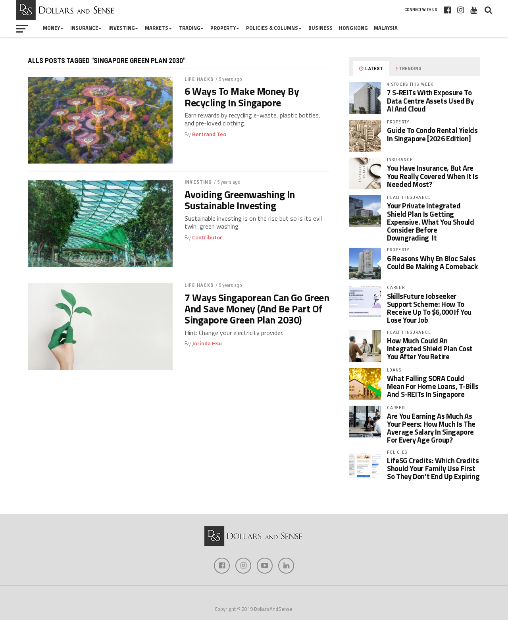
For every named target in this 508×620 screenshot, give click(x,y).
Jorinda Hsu (207, 343)
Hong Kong (353, 28)
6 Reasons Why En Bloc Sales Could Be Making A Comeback (432, 262)
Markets (156, 28)
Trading (189, 28)
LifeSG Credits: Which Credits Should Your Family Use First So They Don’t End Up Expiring (433, 468)
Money (51, 28)
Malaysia (386, 28)
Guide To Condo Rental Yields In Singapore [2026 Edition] (432, 134)
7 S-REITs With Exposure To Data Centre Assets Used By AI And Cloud (430, 100)
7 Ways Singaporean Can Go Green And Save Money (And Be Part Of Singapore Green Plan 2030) (257, 308)
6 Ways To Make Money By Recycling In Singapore (242, 97)
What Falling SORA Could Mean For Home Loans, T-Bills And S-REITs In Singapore (433, 386)
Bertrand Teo (209, 134)
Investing (121, 28)
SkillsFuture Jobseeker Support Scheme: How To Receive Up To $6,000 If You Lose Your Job (429, 308)
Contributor (207, 237)
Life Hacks (199, 79)
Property (223, 28)
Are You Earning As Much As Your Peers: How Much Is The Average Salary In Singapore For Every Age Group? (431, 428)
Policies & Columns (272, 28)
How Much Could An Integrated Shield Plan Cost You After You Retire (430, 348)
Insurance (84, 28)
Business (320, 28)
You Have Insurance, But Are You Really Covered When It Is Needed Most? (432, 175)
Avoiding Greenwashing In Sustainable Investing (240, 200)
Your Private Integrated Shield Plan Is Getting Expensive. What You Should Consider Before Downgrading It (430, 221)
